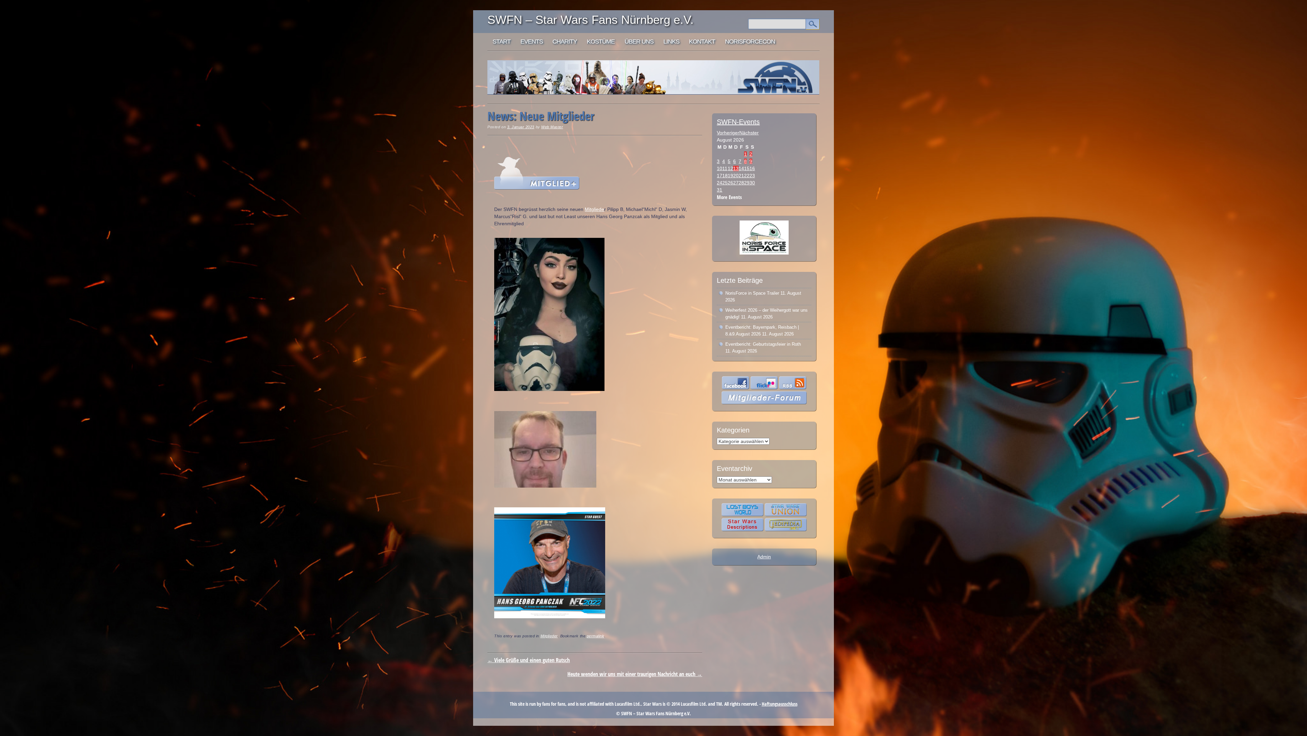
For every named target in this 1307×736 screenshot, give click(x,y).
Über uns (639, 41)
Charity (564, 41)
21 (741, 175)
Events (531, 41)
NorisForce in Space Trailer (752, 293)
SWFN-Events (738, 122)
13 (736, 168)
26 (730, 182)
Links (671, 41)
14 (741, 168)
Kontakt (702, 41)
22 (746, 175)
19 (730, 175)
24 (719, 182)
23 (752, 175)
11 (724, 168)
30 (752, 182)
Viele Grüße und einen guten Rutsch (528, 660)
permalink (595, 636)
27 (736, 182)
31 (719, 190)
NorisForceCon (750, 41)
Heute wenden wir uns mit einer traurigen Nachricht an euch (634, 674)
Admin (764, 556)
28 (741, 182)
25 (725, 182)
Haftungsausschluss (779, 704)
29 (746, 182)
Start (502, 41)
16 (752, 168)
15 (746, 168)
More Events (729, 197)
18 (725, 175)
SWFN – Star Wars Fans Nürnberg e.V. (590, 19)
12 (730, 168)
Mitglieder (549, 636)
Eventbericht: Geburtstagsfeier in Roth (763, 344)
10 (719, 168)
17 (719, 175)
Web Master (552, 127)
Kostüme (601, 41)
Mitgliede (594, 209)
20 (736, 175)
